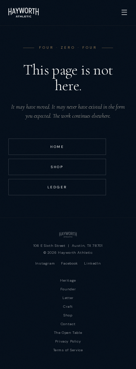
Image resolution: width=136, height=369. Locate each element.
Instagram (45, 263)
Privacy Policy (68, 341)
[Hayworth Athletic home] (68, 234)
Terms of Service (68, 350)
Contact (68, 324)
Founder (68, 289)
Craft (68, 306)
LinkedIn (92, 263)
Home (57, 146)
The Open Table (68, 332)
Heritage (68, 280)
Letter (68, 298)
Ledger (57, 187)
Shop (57, 167)
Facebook (69, 263)
